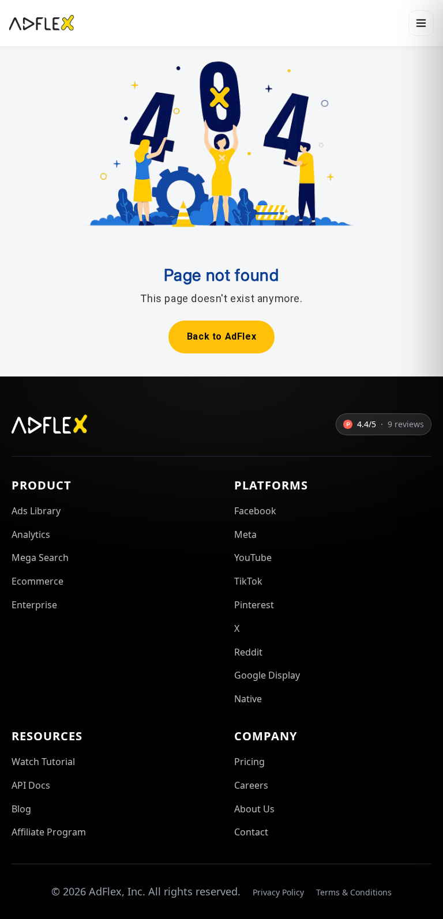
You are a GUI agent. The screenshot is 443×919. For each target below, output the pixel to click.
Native (248, 698)
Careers (251, 785)
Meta (245, 534)
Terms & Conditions (354, 892)
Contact (251, 832)
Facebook (255, 510)
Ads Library (36, 510)
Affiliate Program (49, 832)
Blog (21, 809)
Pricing (249, 761)
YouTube (253, 557)
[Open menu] (421, 23)
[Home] (41, 23)
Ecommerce (37, 581)
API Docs (31, 785)
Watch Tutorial (43, 761)
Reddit (248, 652)
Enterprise (34, 604)
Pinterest (254, 604)
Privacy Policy (278, 892)
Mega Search (40, 557)
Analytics (31, 534)
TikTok (248, 581)
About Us (254, 809)
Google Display (267, 675)
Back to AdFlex (221, 336)
